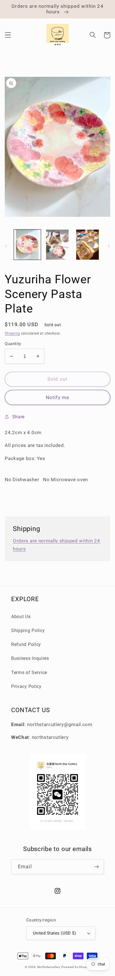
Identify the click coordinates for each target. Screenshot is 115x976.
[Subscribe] (96, 866)
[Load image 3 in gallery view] (87, 245)
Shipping (12, 333)
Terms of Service (29, 672)
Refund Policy (26, 644)
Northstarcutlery (49, 966)
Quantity (13, 343)
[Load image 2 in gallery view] (57, 245)
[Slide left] (6, 246)
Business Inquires (30, 658)
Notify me (57, 397)
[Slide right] (109, 246)
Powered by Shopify (75, 966)
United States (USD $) (54, 933)
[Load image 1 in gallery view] (27, 245)
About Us (21, 616)
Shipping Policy (28, 630)
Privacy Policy (26, 686)
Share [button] (18, 416)
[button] (8, 35)
